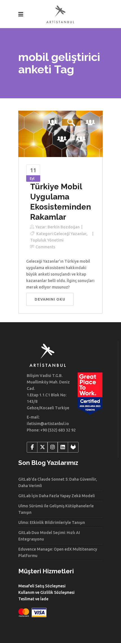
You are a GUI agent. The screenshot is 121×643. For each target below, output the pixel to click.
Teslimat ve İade (33, 599)
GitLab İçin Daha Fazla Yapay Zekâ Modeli (56, 496)
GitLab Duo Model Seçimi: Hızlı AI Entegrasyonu (49, 535)
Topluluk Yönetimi (47, 240)
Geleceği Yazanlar (70, 233)
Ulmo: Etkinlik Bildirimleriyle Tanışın (51, 522)
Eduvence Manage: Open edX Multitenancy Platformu (57, 552)
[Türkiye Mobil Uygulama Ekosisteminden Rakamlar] (60, 133)
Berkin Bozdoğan (64, 227)
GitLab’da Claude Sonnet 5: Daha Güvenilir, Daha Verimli (57, 482)
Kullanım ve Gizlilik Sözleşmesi (46, 592)
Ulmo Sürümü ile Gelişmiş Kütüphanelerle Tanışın (56, 509)
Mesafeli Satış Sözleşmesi (42, 586)
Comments (45, 247)
